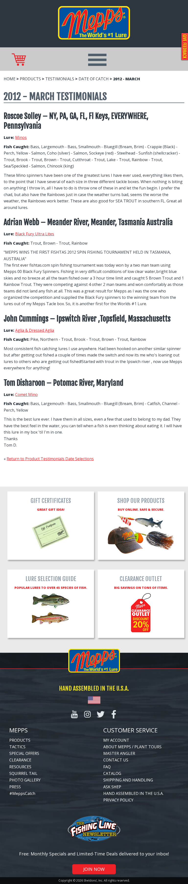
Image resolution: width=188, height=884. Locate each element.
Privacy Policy (118, 800)
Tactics (17, 746)
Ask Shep (112, 787)
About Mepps (117, 746)
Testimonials (59, 79)
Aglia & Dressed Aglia (34, 330)
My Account (116, 740)
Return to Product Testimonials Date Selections (50, 458)
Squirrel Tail (23, 773)
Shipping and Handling (128, 780)
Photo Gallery (25, 780)
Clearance (20, 760)
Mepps (18, 730)
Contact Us (115, 760)
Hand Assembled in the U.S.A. (133, 793)
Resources (20, 767)
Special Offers (24, 753)
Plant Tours (148, 746)
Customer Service (130, 730)
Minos (21, 137)
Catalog (112, 773)
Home (9, 79)
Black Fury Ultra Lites (34, 234)
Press (15, 787)
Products (30, 79)
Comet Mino (26, 394)
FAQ (107, 767)
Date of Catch (94, 79)
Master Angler (119, 753)
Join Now (94, 869)
